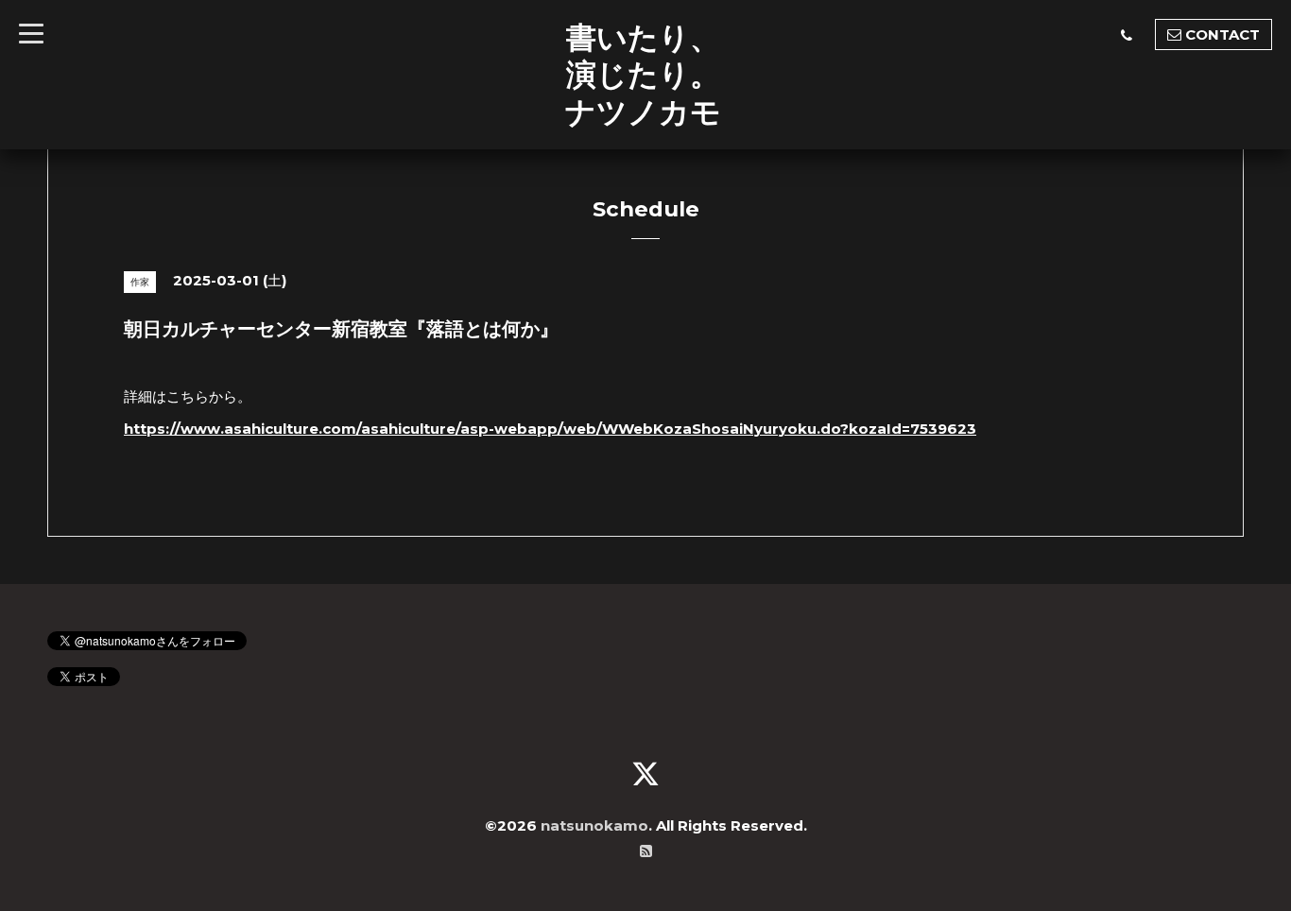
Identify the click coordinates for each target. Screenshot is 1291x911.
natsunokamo (594, 825)
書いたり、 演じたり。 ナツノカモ (643, 74)
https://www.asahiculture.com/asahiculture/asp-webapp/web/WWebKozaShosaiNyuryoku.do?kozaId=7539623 (550, 429)
